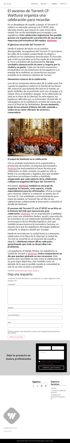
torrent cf (36, 270)
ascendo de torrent (21, 270)
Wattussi (12, 168)
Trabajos (54, 4)
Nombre (11, 307)
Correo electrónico (14, 315)
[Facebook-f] (33, 386)
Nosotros (34, 4)
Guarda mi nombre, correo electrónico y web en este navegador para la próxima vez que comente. (34, 332)
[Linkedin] (46, 386)
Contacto (63, 4)
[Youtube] (41, 386)
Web (9, 322)
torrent (30, 270)
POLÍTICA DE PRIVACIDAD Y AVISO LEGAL (41, 441)
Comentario (12, 284)
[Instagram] (37, 386)
